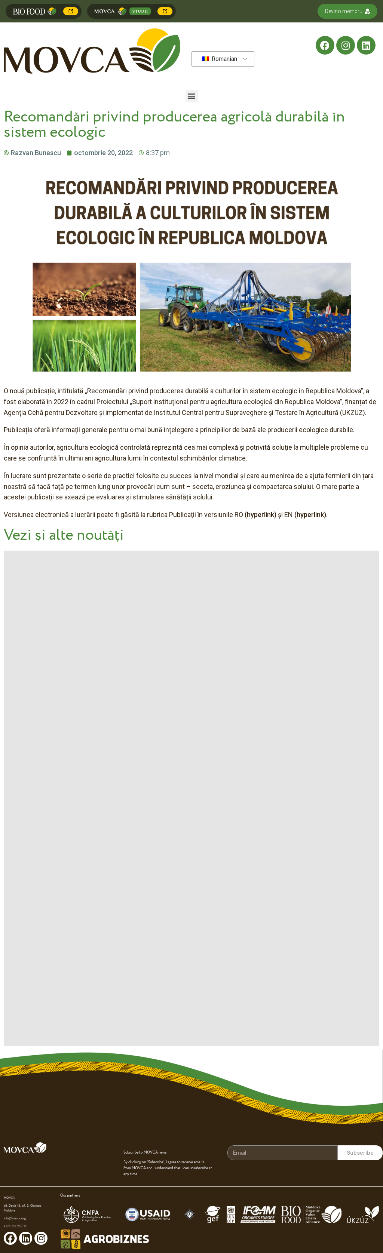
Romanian (223, 58)
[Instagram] (345, 45)
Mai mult (70, 11)
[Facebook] (325, 45)
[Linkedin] (366, 45)
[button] (192, 96)
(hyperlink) (260, 514)
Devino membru (343, 11)
